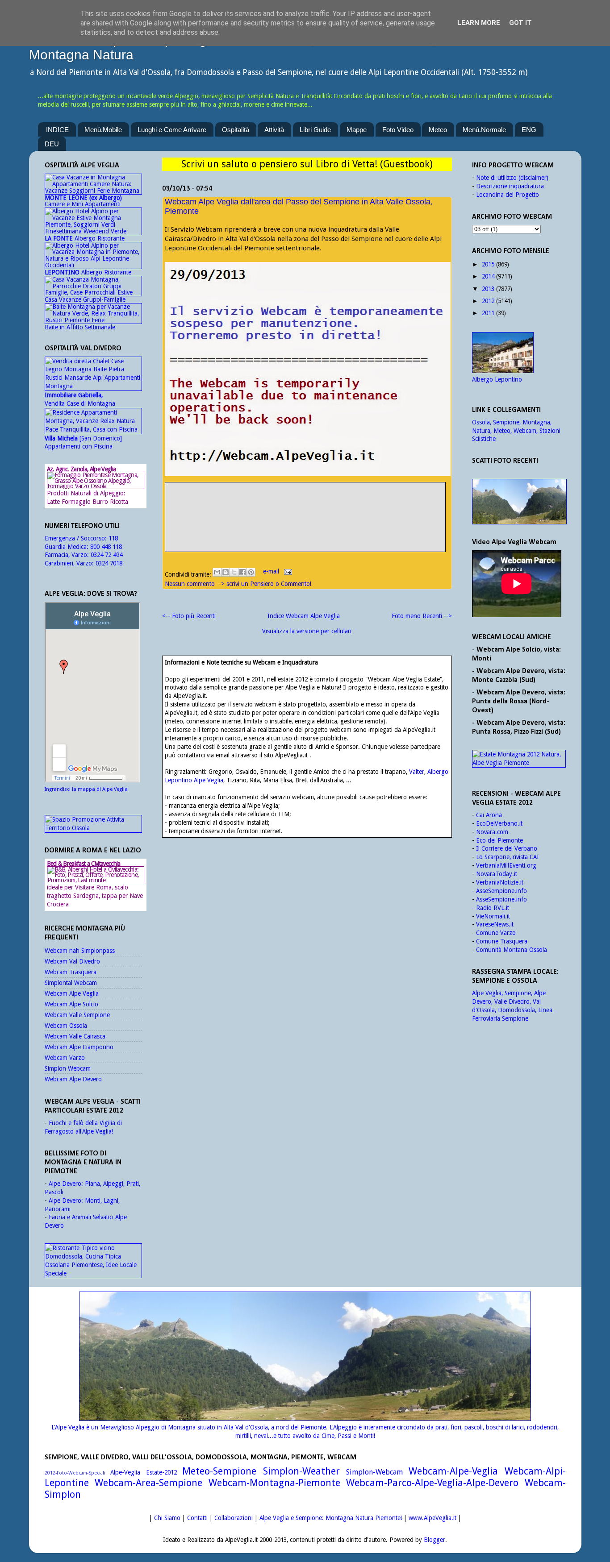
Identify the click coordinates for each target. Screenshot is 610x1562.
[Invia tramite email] (217, 572)
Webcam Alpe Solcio (71, 1004)
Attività (274, 129)
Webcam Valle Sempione (77, 1014)
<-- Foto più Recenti (189, 615)
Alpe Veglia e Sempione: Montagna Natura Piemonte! (330, 1517)
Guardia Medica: (67, 546)
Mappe (357, 129)
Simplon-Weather (301, 1471)
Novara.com (492, 831)
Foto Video (398, 129)
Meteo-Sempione (219, 1471)
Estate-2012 (161, 1472)
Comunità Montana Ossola (511, 949)
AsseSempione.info (501, 890)
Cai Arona (489, 814)
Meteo (438, 129)
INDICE (57, 129)
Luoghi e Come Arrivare (172, 129)
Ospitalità (235, 129)
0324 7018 (109, 563)
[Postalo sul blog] (225, 572)
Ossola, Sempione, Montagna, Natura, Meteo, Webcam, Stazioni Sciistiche (516, 431)
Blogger (434, 1539)
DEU (52, 144)
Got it (520, 23)
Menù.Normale (484, 129)
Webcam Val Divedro (72, 961)
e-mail (272, 571)
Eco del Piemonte (499, 840)
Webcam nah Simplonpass (80, 950)
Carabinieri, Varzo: (70, 563)
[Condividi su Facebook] (242, 572)
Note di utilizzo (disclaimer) (512, 177)
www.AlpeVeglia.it (432, 1517)
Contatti (197, 1517)
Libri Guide (315, 129)
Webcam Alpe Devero (73, 1079)
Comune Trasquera (501, 941)
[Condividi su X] (234, 572)
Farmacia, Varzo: (68, 554)
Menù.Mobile (103, 129)
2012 (488, 300)
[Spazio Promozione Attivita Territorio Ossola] (93, 827)
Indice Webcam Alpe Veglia (303, 615)
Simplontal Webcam (71, 982)
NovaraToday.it (496, 873)
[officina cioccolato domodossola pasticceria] (93, 1273)
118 (113, 538)
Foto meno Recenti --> (422, 615)
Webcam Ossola (66, 1025)
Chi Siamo (167, 1517)
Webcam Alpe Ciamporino (79, 1047)
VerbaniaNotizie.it (499, 882)
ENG (529, 129)
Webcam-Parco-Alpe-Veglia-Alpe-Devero (432, 1482)
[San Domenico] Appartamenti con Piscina (83, 442)
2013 (488, 288)
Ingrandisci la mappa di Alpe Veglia (86, 789)
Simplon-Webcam (374, 1472)
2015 (488, 264)
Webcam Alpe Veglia (72, 993)
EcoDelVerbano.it (499, 823)
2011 (488, 312)
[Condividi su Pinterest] (251, 572)
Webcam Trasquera (70, 972)
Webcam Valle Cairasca (75, 1036)
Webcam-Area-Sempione (148, 1482)
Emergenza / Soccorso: (77, 538)
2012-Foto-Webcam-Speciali (75, 1473)
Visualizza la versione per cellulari (306, 631)
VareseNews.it (495, 924)
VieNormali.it (493, 916)
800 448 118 (106, 546)
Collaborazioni (233, 1517)
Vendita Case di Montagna (80, 399)
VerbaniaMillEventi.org (506, 865)
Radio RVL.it (492, 907)
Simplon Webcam (68, 1068)
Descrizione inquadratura (510, 186)
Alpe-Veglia (125, 1472)
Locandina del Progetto (507, 194)
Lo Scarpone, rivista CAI (507, 856)
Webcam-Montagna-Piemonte (274, 1482)
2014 (488, 276)
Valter (416, 771)
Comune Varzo (496, 932)
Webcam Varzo (65, 1057)
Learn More (478, 23)
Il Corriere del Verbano (506, 848)
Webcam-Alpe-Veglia (453, 1471)
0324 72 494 (106, 554)
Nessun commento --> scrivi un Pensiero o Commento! (238, 583)
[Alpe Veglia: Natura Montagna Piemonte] (519, 501)
